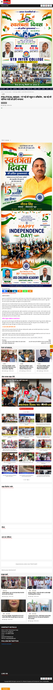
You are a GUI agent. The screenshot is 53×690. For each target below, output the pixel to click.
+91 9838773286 (9, 633)
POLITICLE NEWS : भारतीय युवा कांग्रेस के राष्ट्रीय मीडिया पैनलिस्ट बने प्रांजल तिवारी (43, 367)
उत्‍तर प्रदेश (2, 88)
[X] (9, 291)
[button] (28, 412)
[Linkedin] (14, 291)
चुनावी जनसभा (24, 337)
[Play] (51, 350)
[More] (30, 291)
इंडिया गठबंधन (13, 337)
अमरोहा (35, 88)
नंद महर (28, 337)
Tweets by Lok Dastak (6, 643)
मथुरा (11, 88)
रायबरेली (19, 88)
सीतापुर (24, 88)
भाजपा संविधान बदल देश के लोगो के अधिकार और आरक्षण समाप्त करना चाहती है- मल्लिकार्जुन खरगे (13, 341)
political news (7, 337)
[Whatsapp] (25, 291)
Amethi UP (10, 631)
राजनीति (3, 94)
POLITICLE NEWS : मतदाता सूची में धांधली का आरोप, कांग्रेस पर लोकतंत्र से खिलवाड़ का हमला (26, 367)
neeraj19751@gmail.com (7, 636)
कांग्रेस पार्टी (19, 337)
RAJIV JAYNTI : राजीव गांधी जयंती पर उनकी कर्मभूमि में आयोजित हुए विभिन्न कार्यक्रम (39, 593)
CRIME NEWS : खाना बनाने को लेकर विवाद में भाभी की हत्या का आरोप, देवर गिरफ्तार (13, 593)
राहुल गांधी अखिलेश (34, 337)
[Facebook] (4, 291)
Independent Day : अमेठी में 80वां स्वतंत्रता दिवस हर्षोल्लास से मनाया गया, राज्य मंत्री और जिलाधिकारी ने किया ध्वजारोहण (39, 617)
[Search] (51, 354)
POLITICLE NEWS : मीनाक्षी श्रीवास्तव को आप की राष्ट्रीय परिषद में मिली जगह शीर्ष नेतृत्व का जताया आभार (12, 616)
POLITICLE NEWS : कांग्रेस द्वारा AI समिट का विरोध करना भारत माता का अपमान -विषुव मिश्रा (9, 367)
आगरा (47, 88)
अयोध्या (39, 88)
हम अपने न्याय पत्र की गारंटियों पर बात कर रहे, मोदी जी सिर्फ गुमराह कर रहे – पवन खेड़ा (40, 341)
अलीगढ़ (43, 88)
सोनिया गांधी (40, 337)
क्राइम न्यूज (5, 590)
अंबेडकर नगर (29, 88)
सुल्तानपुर (15, 88)
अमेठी (7, 88)
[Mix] (20, 291)
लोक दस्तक (10, 105)
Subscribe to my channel (27, 408)
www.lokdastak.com (11, 638)
